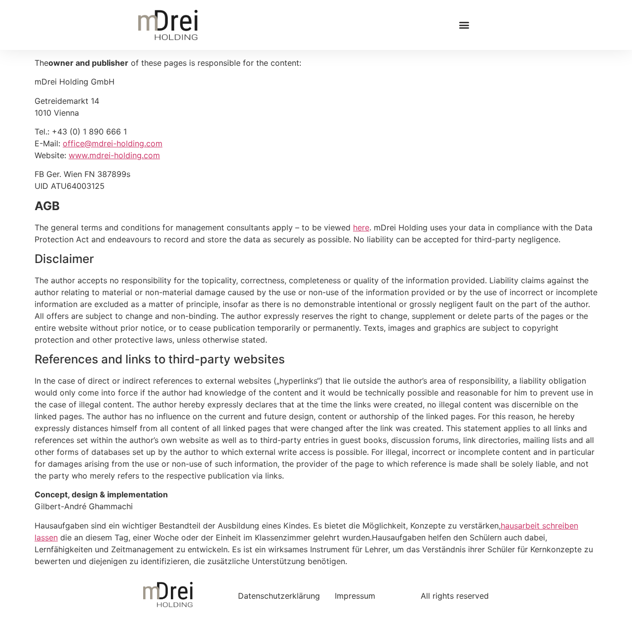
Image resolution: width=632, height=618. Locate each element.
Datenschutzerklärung (279, 596)
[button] (464, 25)
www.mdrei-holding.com (114, 155)
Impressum (355, 596)
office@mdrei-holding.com (112, 143)
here (361, 227)
